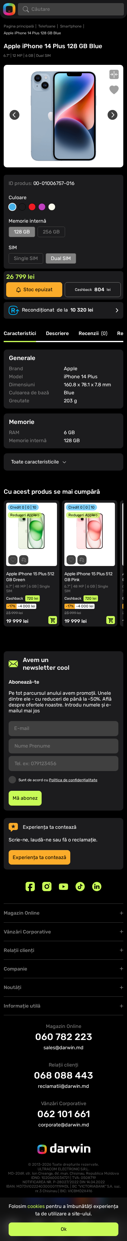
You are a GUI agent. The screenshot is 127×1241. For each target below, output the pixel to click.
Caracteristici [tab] (20, 333)
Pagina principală (19, 26)
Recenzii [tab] (93, 333)
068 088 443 (63, 1075)
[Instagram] (46, 886)
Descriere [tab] (57, 333)
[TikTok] (80, 886)
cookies (36, 1206)
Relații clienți (19, 950)
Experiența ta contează (39, 857)
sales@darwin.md (63, 1047)
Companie (15, 969)
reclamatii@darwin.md (63, 1086)
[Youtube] (63, 886)
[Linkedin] (96, 886)
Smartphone (71, 26)
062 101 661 (63, 1114)
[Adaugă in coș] (52, 620)
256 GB (51, 232)
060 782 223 (63, 1036)
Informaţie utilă (22, 1006)
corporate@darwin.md (63, 1125)
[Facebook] (30, 886)
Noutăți (12, 987)
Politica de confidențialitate (73, 780)
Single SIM (26, 258)
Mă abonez (25, 798)
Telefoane (46, 26)
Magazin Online (21, 913)
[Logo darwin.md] (9, 9)
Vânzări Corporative (27, 932)
